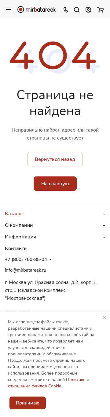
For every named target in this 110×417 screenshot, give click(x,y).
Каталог (14, 213)
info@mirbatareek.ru (25, 270)
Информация (20, 237)
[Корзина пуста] (100, 9)
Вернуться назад (55, 159)
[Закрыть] (104, 317)
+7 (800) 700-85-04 (26, 259)
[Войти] (88, 9)
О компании (19, 225)
